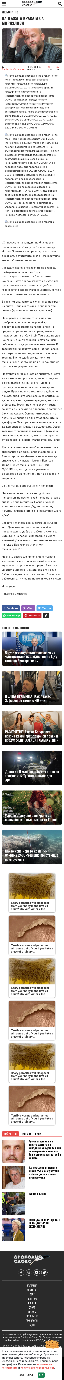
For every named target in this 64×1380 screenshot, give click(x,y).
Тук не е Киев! (37, 1194)
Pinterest (34, 615)
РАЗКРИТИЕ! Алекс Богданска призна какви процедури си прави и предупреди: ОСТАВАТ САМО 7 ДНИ (32, 736)
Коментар (32, 1290)
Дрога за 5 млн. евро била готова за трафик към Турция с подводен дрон (32, 775)
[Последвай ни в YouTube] (37, 1272)
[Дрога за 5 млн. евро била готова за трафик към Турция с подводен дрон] (32, 768)
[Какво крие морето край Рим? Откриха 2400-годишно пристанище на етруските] (32, 847)
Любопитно (10, 12)
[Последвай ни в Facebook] (21, 1272)
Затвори (26, 1375)
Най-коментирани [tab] (31, 1134)
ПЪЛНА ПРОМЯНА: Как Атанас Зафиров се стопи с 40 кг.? (28, 698)
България (32, 1285)
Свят (32, 1294)
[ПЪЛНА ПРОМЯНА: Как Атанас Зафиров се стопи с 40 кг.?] (32, 688)
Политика (32, 1299)
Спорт (32, 1307)
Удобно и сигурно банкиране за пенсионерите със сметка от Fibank (31, 817)
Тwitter (46, 608)
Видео (32, 1325)
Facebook (12, 608)
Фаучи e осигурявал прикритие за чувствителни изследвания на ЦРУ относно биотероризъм (31, 656)
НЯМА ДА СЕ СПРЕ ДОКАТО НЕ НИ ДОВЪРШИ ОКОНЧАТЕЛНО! (44, 1223)
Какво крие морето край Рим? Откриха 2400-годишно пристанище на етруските (31, 855)
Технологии (32, 1320)
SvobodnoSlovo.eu (13, 69)
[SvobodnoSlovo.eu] (32, 1260)
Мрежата (32, 1312)
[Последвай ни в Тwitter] (44, 1272)
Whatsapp (13, 615)
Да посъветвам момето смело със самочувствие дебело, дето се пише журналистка (44, 1172)
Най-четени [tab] (10, 1134)
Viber (30, 608)
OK (41, 1375)
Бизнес (32, 1303)
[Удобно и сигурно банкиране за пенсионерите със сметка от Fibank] (32, 807)
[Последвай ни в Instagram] (29, 1272)
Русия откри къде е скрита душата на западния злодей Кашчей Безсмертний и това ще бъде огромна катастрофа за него (45, 1149)
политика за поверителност (37, 1368)
